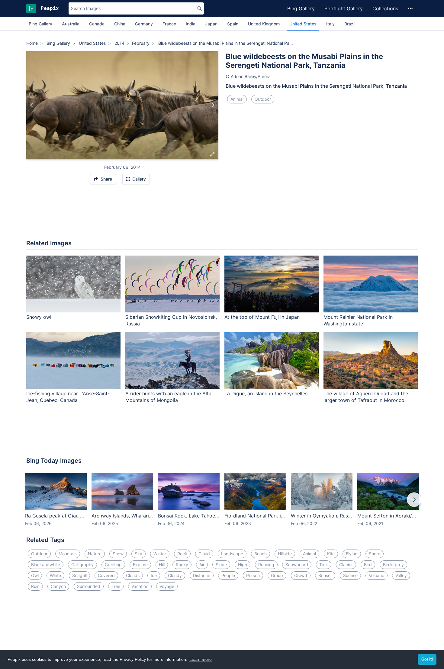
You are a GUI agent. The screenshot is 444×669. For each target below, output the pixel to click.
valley (401, 575)
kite (331, 553)
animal (236, 99)
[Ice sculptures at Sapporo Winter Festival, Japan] (31, 105)
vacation (139, 586)
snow (118, 553)
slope (221, 564)
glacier (346, 564)
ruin (35, 586)
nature (94, 553)
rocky (182, 564)
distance (201, 575)
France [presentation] (169, 23)
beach (260, 553)
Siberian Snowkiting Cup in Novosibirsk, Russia (171, 320)
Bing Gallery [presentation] (40, 23)
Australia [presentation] (70, 23)
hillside (285, 553)
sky (138, 553)
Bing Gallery (301, 8)
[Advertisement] (222, 215)
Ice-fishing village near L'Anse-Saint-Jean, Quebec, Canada (68, 396)
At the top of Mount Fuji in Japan (262, 317)
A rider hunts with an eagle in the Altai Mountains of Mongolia (169, 396)
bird (368, 564)
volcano (376, 575)
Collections (385, 8)
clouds (133, 575)
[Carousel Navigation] (222, 504)
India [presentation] (190, 23)
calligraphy (82, 564)
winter (159, 553)
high (242, 564)
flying (352, 553)
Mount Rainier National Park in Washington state (358, 320)
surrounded (88, 586)
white (55, 575)
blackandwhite (45, 564)
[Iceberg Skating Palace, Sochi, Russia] (212, 105)
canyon (58, 586)
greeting (113, 564)
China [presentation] (119, 23)
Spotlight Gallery (343, 8)
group (277, 575)
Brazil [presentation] (349, 23)
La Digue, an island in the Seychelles (265, 393)
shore (374, 553)
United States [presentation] (303, 23)
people (228, 575)
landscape (232, 553)
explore (140, 564)
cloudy (175, 575)
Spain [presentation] (232, 23)
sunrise (350, 575)
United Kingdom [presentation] (264, 23)
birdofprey (393, 564)
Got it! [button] (427, 659)
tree (115, 586)
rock (182, 553)
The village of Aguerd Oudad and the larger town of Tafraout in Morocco (365, 396)
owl (35, 575)
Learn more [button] (200, 659)
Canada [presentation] (97, 23)
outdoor (263, 99)
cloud (204, 553)
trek (323, 564)
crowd (300, 575)
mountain (68, 553)
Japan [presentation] (211, 23)
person (253, 575)
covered (106, 575)
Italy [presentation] (330, 23)
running (266, 564)
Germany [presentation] (144, 23)
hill (162, 564)
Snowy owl (38, 317)
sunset (325, 575)
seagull (79, 575)
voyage (166, 586)
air (201, 564)
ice (154, 575)
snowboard (296, 564)
